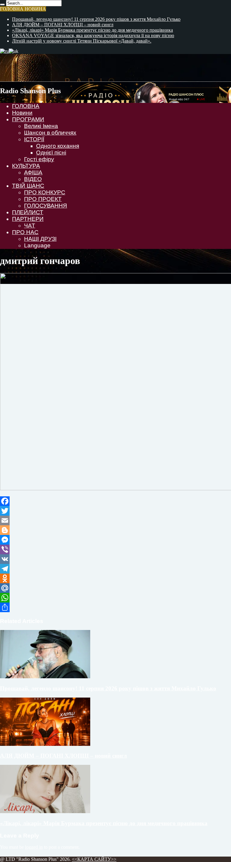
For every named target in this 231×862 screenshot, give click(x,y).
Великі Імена (41, 126)
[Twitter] (115, 511)
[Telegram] (115, 569)
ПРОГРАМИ (28, 119)
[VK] (115, 559)
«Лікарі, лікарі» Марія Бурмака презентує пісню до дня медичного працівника (92, 30)
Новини (22, 113)
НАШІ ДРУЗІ (40, 239)
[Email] (115, 520)
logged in (34, 847)
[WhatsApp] (115, 598)
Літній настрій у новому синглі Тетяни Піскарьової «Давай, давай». (81, 40)
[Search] (2, 4)
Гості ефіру (39, 159)
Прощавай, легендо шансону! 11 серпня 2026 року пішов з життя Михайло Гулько (96, 19)
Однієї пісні (51, 152)
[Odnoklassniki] (115, 578)
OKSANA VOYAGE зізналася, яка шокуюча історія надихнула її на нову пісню (93, 35)
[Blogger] (115, 530)
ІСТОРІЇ (34, 139)
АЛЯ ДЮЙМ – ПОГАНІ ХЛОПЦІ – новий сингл (62, 24)
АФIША (33, 172)
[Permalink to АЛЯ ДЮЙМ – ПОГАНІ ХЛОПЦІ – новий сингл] (45, 744)
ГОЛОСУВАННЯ (45, 205)
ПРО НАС (25, 232)
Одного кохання (57, 146)
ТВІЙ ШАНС (28, 186)
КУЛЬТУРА (26, 166)
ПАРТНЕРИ (28, 219)
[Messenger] (115, 540)
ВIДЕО (33, 179)
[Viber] (115, 549)
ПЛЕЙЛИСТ (27, 212)
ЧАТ (29, 225)
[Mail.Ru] (115, 588)
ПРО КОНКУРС (44, 192)
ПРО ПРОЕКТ (43, 199)
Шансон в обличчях (50, 132)
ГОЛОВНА (25, 106)
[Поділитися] (115, 607)
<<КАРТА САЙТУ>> (94, 859)
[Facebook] (115, 501)
